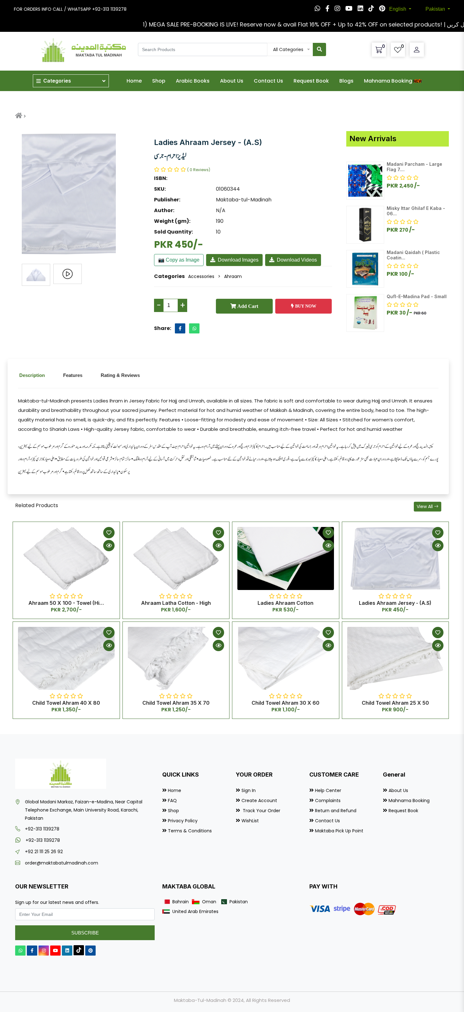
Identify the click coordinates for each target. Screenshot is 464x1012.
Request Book (311, 80)
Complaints (328, 800)
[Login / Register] (416, 49)
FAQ (172, 800)
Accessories (201, 276)
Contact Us (268, 80)
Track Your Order (260, 810)
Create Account (259, 800)
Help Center (328, 790)
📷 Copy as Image (178, 260)
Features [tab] (72, 375)
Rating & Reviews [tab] (120, 375)
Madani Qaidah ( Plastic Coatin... (413, 255)
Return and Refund (335, 810)
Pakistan (435, 9)
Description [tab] (32, 375)
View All (425, 506)
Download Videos (297, 260)
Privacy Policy (183, 821)
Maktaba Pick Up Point (339, 831)
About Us (231, 80)
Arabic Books (193, 80)
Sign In (248, 790)
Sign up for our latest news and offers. (57, 902)
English (398, 9)
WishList (250, 821)
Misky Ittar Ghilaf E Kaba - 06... (416, 210)
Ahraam (233, 276)
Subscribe (85, 932)
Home (134, 80)
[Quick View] (109, 545)
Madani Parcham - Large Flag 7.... (414, 166)
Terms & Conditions (190, 831)
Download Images (238, 260)
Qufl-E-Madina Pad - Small (417, 296)
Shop (158, 80)
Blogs (346, 80)
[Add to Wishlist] (109, 532)
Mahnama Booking (388, 80)
